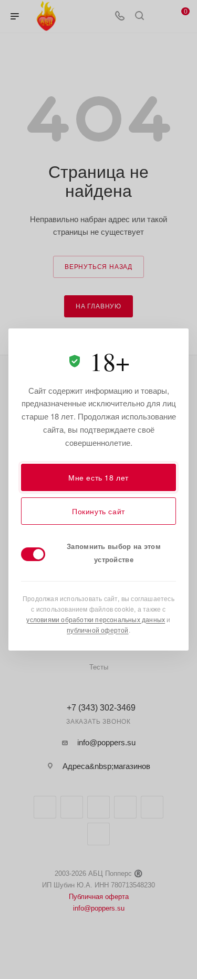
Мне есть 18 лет (98, 477)
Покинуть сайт (98, 511)
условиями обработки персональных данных (95, 619)
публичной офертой (97, 629)
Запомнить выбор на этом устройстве (114, 552)
